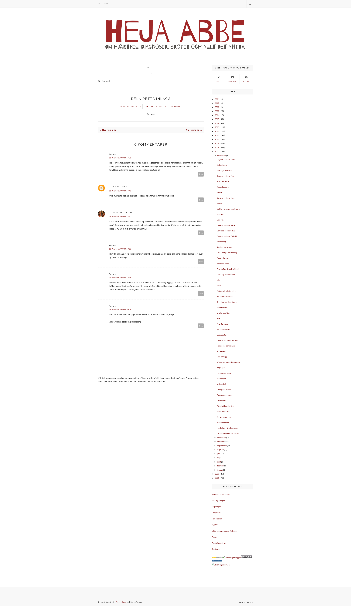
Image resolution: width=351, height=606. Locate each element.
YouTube (246, 81)
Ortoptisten (222, 335)
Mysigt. (220, 203)
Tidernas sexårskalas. (221, 494)
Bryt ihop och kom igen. (227, 302)
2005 (217, 478)
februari (220, 466)
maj (218, 457)
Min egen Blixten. (224, 389)
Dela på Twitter (158, 107)
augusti (220, 449)
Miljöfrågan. (217, 506)
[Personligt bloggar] (232, 557)
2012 (217, 131)
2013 (217, 127)
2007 (217, 151)
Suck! (219, 285)
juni (219, 453)
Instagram (232, 81)
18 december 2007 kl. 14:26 (120, 158)
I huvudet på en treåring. (227, 252)
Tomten (220, 214)
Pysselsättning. (223, 258)
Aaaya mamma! (223, 422)
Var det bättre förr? (225, 296)
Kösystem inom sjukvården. (228, 362)
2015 (217, 119)
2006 (217, 474)
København (222, 165)
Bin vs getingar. (218, 500)
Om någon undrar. (224, 395)
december (221, 155)
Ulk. (218, 280)
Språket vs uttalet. (225, 247)
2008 (217, 147)
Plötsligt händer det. (225, 406)
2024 (217, 99)
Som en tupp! (222, 357)
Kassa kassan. (223, 187)
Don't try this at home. (226, 274)
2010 (217, 139)
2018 (217, 107)
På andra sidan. (223, 263)
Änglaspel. (221, 367)
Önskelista (221, 400)
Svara (201, 174)
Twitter (218, 81)
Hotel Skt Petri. (223, 181)
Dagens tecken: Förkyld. (227, 236)
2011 (217, 135)
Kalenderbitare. (223, 411)
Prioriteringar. (222, 324)
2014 (217, 123)
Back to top (245, 602)
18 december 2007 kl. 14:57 (120, 216)
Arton (214, 537)
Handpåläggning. (224, 329)
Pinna (177, 107)
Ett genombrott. (224, 417)
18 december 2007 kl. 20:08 (120, 309)
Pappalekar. (217, 513)
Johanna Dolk (118, 186)
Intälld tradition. (223, 313)
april (219, 462)
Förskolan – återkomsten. (227, 428)
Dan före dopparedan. (226, 231)
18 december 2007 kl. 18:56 (120, 249)
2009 (217, 143)
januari (220, 470)
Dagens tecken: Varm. (226, 198)
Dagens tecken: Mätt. (226, 159)
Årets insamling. (219, 543)
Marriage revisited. (225, 170)
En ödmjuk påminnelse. (226, 291)
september (222, 445)
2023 (217, 103)
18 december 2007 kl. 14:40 (120, 191)
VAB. (219, 318)
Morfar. (220, 192)
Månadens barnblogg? (226, 346)
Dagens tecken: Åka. (225, 176)
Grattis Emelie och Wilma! (228, 269)
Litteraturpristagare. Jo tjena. (224, 531)
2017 (217, 111)
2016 (217, 115)
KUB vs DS (221, 384)
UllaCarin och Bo (120, 212)
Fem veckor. (217, 519)
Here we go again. (224, 373)
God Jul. (220, 220)
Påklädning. (221, 241)
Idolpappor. (221, 378)
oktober (220, 441)
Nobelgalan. (222, 351)
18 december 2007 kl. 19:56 (120, 277)
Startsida (103, 4)
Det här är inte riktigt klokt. (228, 340)
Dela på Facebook (132, 107)
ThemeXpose (121, 602)
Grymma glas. (222, 307)
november (221, 437)
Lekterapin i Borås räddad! (228, 433)
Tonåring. (216, 549)
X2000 (214, 525)
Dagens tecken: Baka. (226, 225)
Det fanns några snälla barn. (228, 209)
